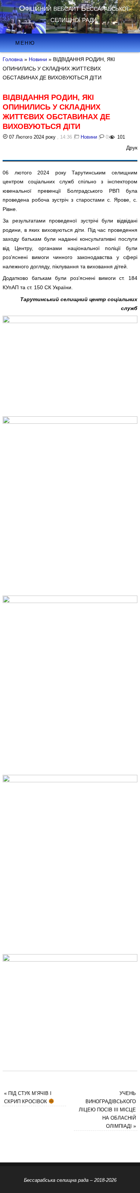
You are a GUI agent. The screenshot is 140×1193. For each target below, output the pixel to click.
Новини (38, 59)
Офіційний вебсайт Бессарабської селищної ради (73, 13)
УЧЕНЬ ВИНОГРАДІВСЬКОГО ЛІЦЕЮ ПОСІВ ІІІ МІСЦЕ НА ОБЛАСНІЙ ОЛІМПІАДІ (107, 1110)
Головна (13, 59)
